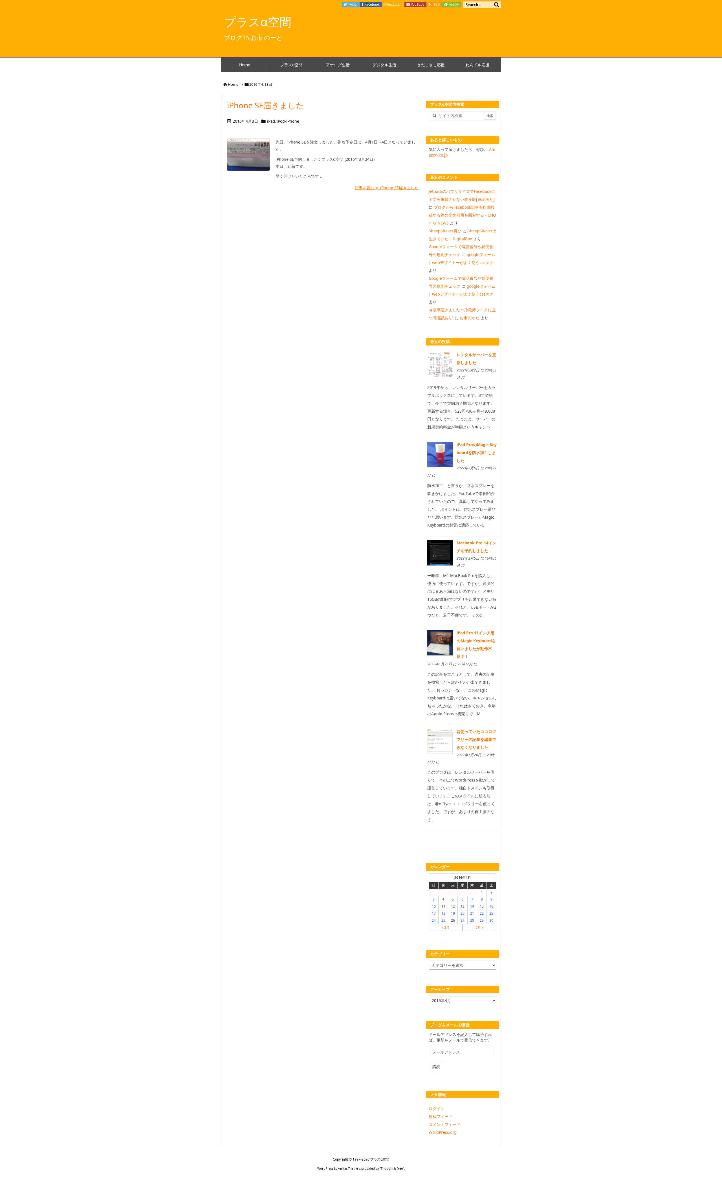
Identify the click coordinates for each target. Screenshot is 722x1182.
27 (463, 920)
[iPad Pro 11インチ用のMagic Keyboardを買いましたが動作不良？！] (440, 642)
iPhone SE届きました (265, 105)
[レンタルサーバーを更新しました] (440, 364)
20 (463, 913)
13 (463, 906)
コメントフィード (444, 1124)
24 (434, 920)
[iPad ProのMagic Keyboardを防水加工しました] (440, 454)
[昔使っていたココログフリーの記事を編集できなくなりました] (440, 741)
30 (491, 920)
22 (482, 913)
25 (443, 920)
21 (472, 913)
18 (443, 913)
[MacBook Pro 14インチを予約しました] (440, 552)
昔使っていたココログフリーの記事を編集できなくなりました (476, 739)
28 (472, 920)
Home (233, 84)
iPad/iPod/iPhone (283, 121)
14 (472, 906)
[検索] (496, 4)
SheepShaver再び (445, 231)
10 (434, 906)
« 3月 (446, 927)
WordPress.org (443, 1132)
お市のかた (469, 317)
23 (491, 913)
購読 (436, 1066)
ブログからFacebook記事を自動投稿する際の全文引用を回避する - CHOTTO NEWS (462, 215)
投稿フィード (440, 1116)
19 (453, 913)
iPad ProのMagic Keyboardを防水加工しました (477, 452)
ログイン (436, 1108)
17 (434, 913)
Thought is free (392, 1168)
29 (482, 920)
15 (482, 906)
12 (453, 906)
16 (491, 906)
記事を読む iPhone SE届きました (387, 187)
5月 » (479, 927)
